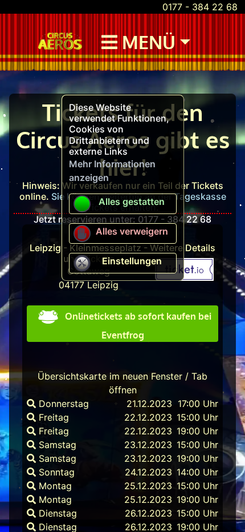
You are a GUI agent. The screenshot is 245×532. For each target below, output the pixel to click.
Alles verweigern (132, 231)
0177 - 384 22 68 (200, 7)
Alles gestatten (132, 201)
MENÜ (146, 42)
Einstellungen (132, 261)
